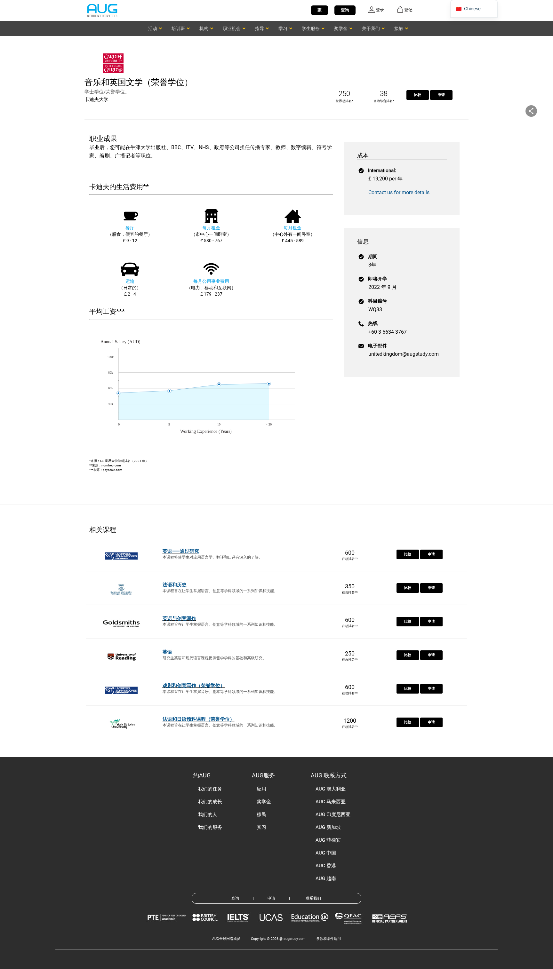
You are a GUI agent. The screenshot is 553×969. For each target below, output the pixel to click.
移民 (261, 814)
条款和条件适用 (328, 939)
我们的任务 (210, 789)
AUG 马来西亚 (331, 802)
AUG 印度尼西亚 (333, 814)
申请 (441, 95)
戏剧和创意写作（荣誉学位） (194, 685)
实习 (261, 827)
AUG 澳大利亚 (331, 789)
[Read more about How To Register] (391, 927)
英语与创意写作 (179, 618)
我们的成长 (210, 802)
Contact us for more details (398, 192)
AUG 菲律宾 (328, 840)
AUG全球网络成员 (226, 939)
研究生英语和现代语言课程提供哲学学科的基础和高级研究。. (215, 658)
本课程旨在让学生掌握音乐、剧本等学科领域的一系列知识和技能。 (220, 691)
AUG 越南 (326, 878)
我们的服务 (210, 827)
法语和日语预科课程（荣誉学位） (199, 719)
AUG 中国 (326, 853)
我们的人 (207, 814)
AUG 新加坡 (328, 827)
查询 (345, 10)
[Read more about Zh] (102, 10)
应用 (261, 789)
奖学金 (264, 802)
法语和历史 (175, 585)
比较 (417, 95)
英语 (167, 652)
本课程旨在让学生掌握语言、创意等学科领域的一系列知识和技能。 (220, 591)
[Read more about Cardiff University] (114, 73)
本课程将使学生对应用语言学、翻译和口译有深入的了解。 (212, 557)
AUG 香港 (326, 866)
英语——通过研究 (181, 551)
